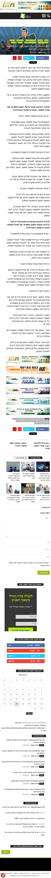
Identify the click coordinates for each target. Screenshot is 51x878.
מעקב (11, 650)
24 (35, 704)
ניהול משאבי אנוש (30, 40)
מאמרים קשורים (35, 458)
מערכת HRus (42, 52)
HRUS (15, 873)
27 (17, 704)
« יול (29, 713)
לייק (10, 645)
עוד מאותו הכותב (21, 458)
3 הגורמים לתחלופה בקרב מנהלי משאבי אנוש (41, 446)
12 (23, 694)
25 (29, 704)
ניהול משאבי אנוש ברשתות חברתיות (26, 421)
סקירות (13, 42)
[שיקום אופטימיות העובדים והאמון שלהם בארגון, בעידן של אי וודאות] (13, 488)
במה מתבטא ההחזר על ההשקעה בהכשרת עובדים (22, 813)
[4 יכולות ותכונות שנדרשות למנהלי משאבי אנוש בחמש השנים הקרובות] (43, 467)
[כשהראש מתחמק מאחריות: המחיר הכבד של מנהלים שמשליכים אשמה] (28, 488)
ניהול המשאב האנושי (43, 421)
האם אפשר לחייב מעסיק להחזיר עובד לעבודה (29, 772)
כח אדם (12, 40)
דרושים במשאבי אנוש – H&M (25, 818)
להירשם (11, 661)
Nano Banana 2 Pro (38, 807)
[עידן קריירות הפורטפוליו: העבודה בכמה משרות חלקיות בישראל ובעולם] (13, 467)
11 (29, 694)
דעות (46, 40)
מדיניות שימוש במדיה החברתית (21, 419)
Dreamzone (36, 873)
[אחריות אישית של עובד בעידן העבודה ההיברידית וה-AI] (43, 488)
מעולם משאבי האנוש (30, 42)
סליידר (20, 42)
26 (23, 704)
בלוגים (40, 40)
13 (17, 694)
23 (41, 704)
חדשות (41, 756)
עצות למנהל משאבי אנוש (42, 423)
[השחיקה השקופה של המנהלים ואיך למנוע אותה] (28, 467)
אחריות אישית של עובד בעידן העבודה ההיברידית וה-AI (43, 497)
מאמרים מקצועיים (43, 42)
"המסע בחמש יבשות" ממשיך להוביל (18, 444)
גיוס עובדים (20, 40)
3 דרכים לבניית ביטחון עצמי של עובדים (15, 807)
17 (35, 699)
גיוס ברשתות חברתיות (37, 419)
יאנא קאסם (41, 818)
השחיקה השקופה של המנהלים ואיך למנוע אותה (29, 476)
